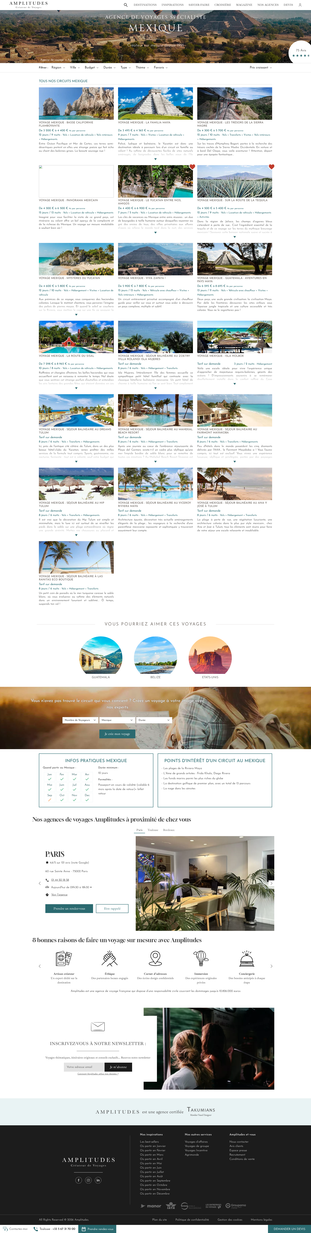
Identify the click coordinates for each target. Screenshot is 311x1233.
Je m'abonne (118, 1067)
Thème (141, 67)
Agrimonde (192, 1154)
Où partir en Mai (151, 1163)
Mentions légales (261, 1219)
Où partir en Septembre (155, 1180)
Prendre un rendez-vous (69, 908)
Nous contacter (239, 1141)
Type (124, 67)
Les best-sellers (149, 1141)
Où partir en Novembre (155, 1189)
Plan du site (159, 1219)
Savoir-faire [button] (199, 5)
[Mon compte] (299, 5)
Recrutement (237, 1154)
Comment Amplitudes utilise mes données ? (98, 1074)
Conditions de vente (242, 1159)
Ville (73, 67)
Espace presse (238, 1150)
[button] (54, 1229)
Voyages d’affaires (196, 1141)
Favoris (159, 67)
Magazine (244, 5)
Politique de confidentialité (192, 1219)
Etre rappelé (112, 908)
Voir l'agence (59, 894)
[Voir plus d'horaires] (90, 887)
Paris (139, 830)
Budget (90, 67)
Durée (108, 67)
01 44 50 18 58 (60, 880)
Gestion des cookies (230, 1219)
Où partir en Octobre (153, 1185)
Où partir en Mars (151, 1154)
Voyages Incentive (196, 1150)
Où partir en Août (151, 1176)
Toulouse (153, 830)
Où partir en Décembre (155, 1193)
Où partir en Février (152, 1150)
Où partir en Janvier (153, 1146)
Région (56, 67)
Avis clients (236, 1146)
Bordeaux (169, 830)
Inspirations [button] (173, 5)
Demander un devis (289, 1229)
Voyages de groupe (197, 1146)
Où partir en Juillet (152, 1172)
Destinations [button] (145, 5)
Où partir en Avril (151, 1159)
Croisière (223, 5)
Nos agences (268, 5)
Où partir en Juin (151, 1167)
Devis (288, 5)
